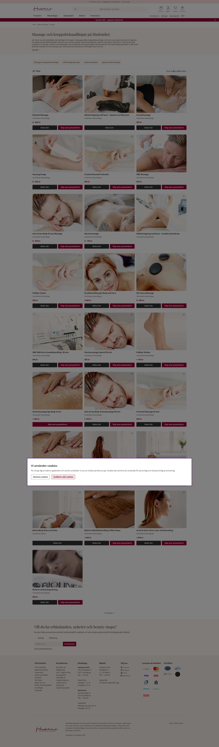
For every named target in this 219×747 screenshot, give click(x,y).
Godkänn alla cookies (63, 477)
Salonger (164, 16)
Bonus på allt (126, 2)
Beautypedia (174, 16)
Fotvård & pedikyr (91, 62)
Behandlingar (52, 16)
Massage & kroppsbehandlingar (46, 62)
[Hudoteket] (43, 9)
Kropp (52, 24)
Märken (82, 16)
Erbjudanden (69, 16)
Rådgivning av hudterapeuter (111, 2)
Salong (41, 638)
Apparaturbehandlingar (111, 62)
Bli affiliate (39, 688)
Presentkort (95, 16)
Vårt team (38, 680)
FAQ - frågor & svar (63, 672)
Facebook (126, 667)
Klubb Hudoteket (41, 675)
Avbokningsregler (63, 688)
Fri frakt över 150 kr (95, 2)
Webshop (53, 638)
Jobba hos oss (40, 683)
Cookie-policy (61, 683)
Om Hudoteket (40, 667)
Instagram (126, 670)
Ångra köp (60, 685)
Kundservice (154, 16)
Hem (34, 24)
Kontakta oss (61, 667)
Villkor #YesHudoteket (43, 685)
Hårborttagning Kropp (71, 62)
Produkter (37, 16)
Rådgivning (60, 670)
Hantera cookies (40, 477)
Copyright (38, 690)
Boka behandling (41, 670)
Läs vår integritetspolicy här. (43, 649)
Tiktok (125, 673)
